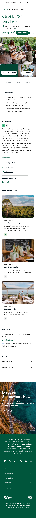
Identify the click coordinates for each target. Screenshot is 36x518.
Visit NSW (7, 469)
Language (8, 488)
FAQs (28, 82)
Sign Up (7, 411)
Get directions (7, 340)
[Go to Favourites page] (33, 3)
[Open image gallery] (18, 50)
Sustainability (7, 367)
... (9, 9)
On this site (8, 473)
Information (8, 478)
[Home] (11, 3)
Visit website (22, 33)
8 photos (28, 72)
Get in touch (8, 172)
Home (4, 9)
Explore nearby (10, 72)
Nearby (18, 82)
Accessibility (7, 361)
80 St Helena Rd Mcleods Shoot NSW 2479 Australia (17, 27)
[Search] (28, 3)
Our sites (7, 483)
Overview (8, 82)
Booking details (8, 33)
